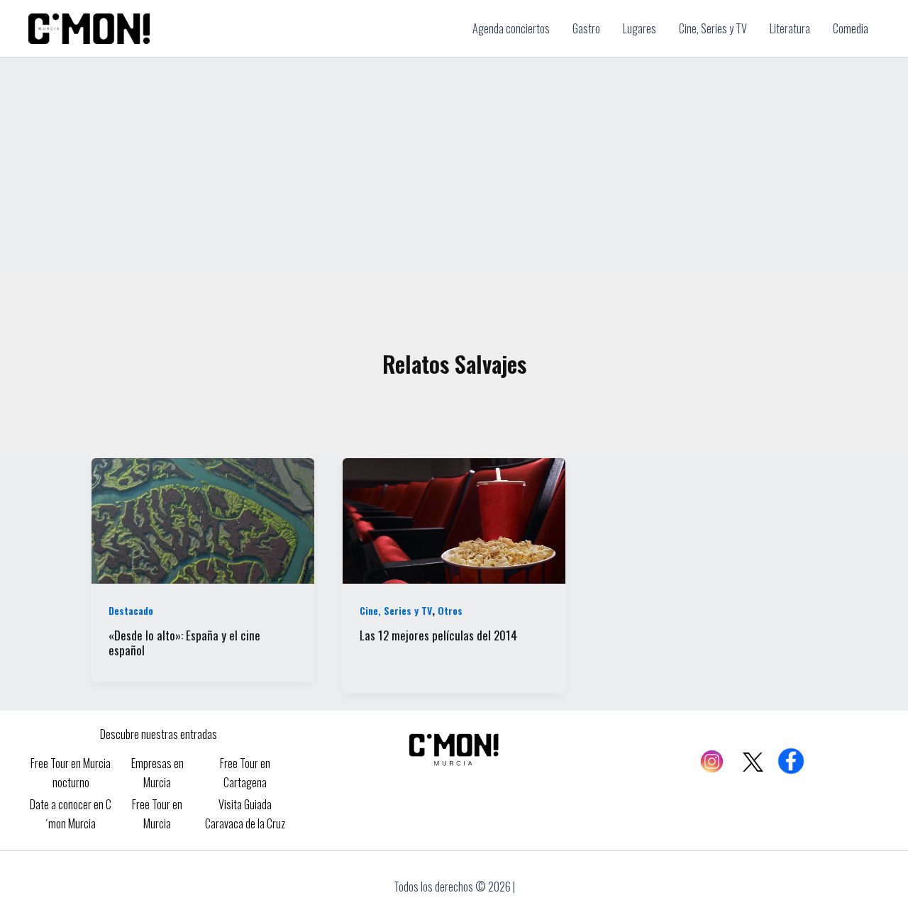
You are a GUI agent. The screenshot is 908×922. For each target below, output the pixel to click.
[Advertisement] (454, 164)
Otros (450, 610)
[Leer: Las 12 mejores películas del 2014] (454, 519)
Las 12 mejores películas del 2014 (438, 635)
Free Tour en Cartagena (245, 772)
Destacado (131, 610)
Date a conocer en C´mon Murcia (70, 813)
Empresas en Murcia (157, 772)
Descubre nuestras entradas (158, 734)
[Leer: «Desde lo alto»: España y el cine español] (203, 519)
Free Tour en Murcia (157, 813)
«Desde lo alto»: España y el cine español (184, 642)
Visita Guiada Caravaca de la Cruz (245, 813)
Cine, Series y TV (396, 610)
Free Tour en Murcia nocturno (71, 772)
